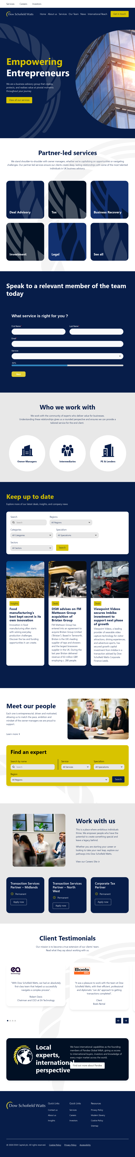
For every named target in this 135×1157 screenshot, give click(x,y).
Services (10, 3)
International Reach (97, 14)
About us (52, 14)
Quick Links (53, 1103)
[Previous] (118, 1020)
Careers (23, 3)
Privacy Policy (97, 1109)
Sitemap (94, 1125)
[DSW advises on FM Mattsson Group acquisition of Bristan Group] (67, 579)
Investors (36, 3)
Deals (55, 603)
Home (43, 14)
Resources (96, 1103)
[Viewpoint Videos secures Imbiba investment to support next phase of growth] (110, 579)
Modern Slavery (98, 1115)
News (83, 14)
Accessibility (85, 1144)
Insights (14, 603)
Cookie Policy (97, 1120)
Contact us (53, 1109)
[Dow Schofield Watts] (19, 14)
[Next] (126, 1020)
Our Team (74, 14)
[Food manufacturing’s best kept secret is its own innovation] (25, 579)
